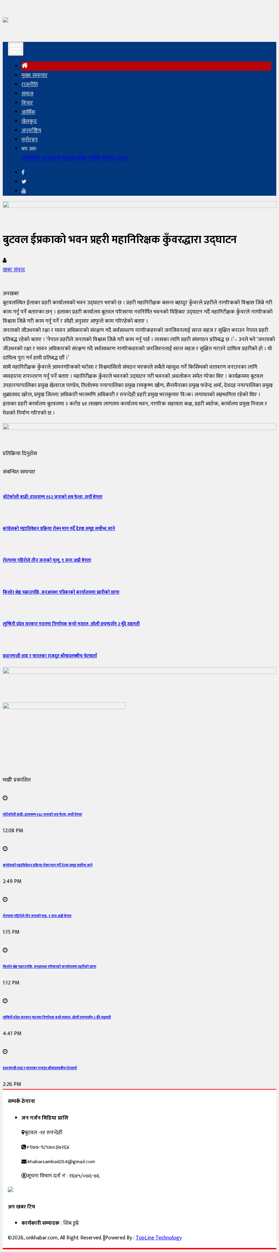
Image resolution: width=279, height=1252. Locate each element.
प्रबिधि (94, 158)
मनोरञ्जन (29, 139)
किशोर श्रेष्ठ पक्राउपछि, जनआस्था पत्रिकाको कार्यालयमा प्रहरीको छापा (61, 592)
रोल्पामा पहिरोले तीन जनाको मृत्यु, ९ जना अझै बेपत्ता (47, 560)
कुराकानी (51, 158)
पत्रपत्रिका (30, 158)
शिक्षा (82, 158)
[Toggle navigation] (15, 49)
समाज (27, 93)
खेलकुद (29, 121)
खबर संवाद (14, 269)
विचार (27, 103)
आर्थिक (28, 112)
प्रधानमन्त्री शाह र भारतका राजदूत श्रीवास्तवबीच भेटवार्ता (50, 656)
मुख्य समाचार (34, 75)
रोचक (123, 158)
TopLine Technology (159, 1237)
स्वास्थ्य (68, 158)
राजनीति (29, 84)
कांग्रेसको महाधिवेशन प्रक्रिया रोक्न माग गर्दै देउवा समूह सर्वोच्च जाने (59, 528)
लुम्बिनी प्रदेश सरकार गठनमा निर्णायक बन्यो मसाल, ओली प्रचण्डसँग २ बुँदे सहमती (71, 624)
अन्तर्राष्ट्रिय (31, 130)
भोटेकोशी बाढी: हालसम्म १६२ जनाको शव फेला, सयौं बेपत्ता (52, 497)
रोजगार (109, 158)
